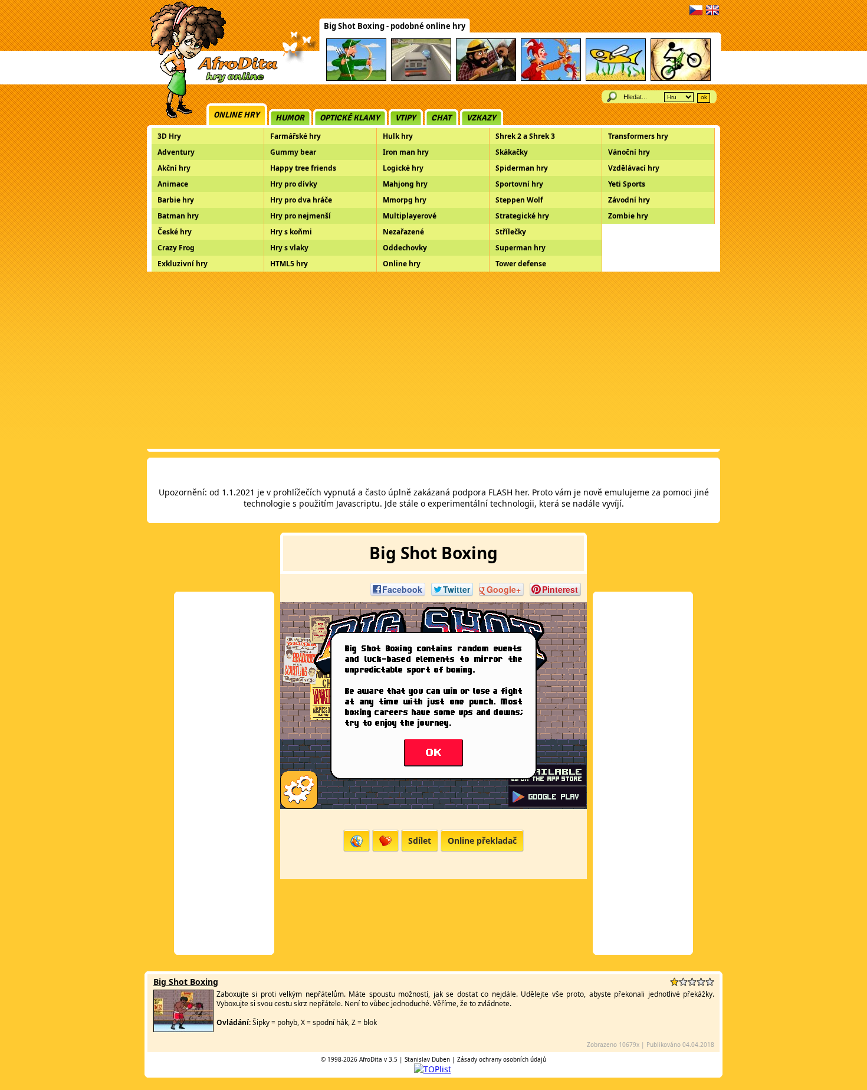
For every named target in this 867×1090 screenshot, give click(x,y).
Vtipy (405, 118)
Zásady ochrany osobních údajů (501, 1059)
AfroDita (370, 1059)
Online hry (237, 115)
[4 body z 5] (701, 981)
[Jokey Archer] (551, 78)
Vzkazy (481, 118)
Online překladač (482, 840)
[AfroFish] (615, 78)
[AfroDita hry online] (210, 81)
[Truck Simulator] (421, 78)
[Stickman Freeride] (680, 78)
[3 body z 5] (692, 981)
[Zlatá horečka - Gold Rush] (486, 78)
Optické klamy (350, 118)
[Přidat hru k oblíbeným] (385, 840)
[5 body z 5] (709, 981)
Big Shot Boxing (185, 981)
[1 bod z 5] (674, 981)
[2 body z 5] (683, 981)
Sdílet (419, 840)
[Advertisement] (433, 360)
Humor (289, 118)
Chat (441, 118)
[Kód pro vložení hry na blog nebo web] (356, 840)
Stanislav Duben (427, 1059)
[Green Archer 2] (356, 78)
